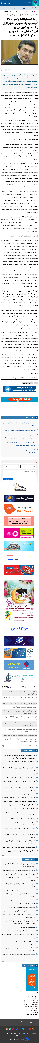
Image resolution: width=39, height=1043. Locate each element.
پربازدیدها (28, 859)
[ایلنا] (35, 3)
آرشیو (3, 855)
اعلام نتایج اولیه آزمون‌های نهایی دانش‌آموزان (22, 907)
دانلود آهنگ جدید (32, 997)
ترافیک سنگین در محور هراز (27, 927)
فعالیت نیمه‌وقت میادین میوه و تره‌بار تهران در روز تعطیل (18, 890)
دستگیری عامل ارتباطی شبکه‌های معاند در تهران (21, 851)
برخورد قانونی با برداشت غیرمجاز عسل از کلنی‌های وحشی (19, 801)
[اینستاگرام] (19, 1029)
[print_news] (2, 70)
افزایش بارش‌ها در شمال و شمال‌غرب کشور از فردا (21, 900)
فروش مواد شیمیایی (31, 1005)
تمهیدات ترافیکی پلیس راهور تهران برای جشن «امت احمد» (18, 934)
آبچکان (35, 1012)
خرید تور (35, 1003)
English (10, 3)
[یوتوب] (29, 1029)
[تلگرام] (16, 1029)
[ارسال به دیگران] (9, 70)
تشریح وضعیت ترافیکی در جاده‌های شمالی (23, 818)
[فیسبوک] (26, 1029)
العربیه (5, 3)
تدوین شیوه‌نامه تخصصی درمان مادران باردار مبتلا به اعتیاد (18, 847)
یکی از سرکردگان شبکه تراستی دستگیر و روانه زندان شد (19, 874)
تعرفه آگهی (6, 1021)
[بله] (9, 1029)
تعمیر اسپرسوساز (32, 1014)
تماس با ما (33, 1021)
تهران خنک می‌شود (30, 774)
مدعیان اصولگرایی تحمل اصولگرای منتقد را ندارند (20, 430)
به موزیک (35, 999)
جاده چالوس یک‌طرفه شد (28, 794)
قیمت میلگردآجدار (32, 1010)
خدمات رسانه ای (19, 1024)
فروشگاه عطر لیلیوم (31, 1006)
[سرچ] (25, 3)
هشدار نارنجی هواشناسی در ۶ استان (25, 904)
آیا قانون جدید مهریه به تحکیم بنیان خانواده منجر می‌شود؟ (18, 870)
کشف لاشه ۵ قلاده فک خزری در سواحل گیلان (22, 808)
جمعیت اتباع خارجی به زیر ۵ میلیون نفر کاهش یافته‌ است (18, 797)
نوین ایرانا (35, 992)
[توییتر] (23, 1029)
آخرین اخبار (28, 751)
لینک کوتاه (35, 378)
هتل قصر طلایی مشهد (30, 1001)
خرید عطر (35, 1008)
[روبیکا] (6, 1029)
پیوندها (23, 1023)
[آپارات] (12, 1029)
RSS (31, 1023)
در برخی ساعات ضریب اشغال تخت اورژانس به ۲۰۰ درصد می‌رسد (17, 8)
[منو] (29, 3)
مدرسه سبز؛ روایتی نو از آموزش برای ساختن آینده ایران (19, 778)
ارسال (7, 479)
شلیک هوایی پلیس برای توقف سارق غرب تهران (21, 805)
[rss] (32, 1029)
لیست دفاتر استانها (11, 1023)
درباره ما (23, 1021)
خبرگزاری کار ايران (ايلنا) (21, 1033)
